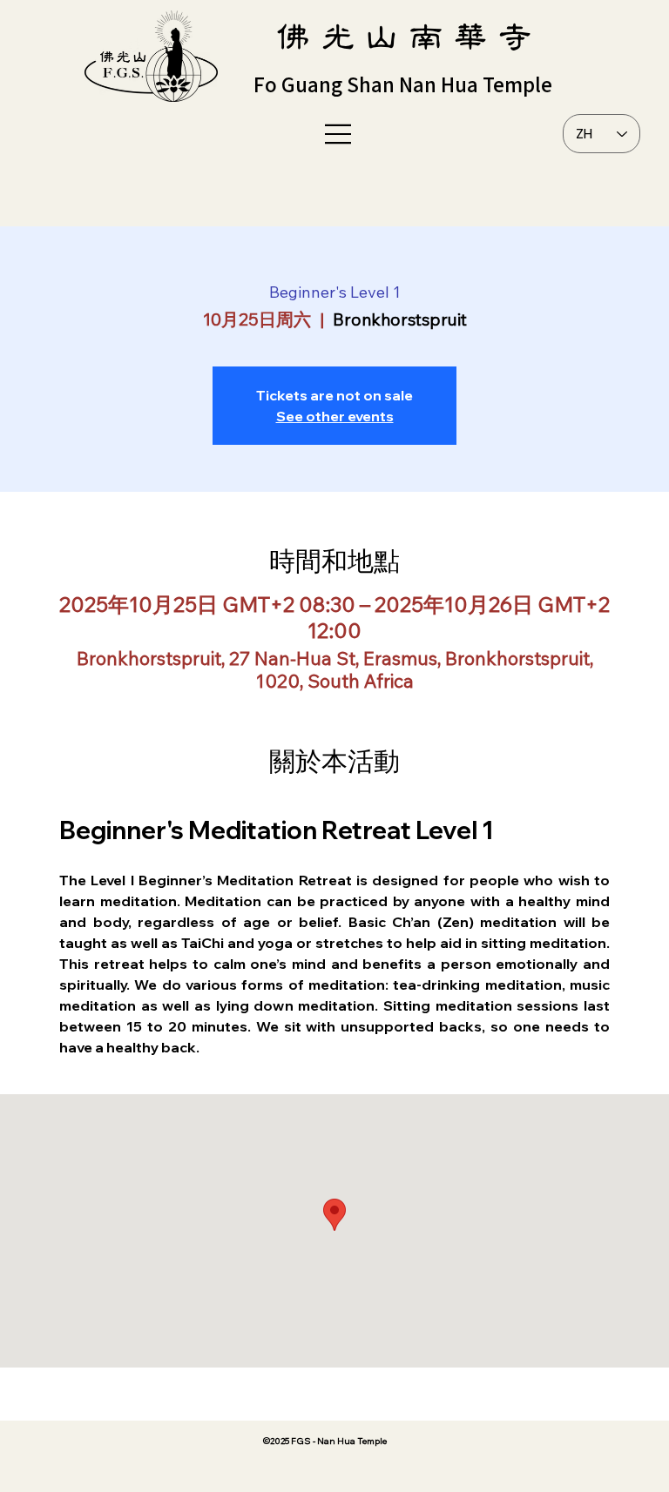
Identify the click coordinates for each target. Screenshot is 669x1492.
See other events (335, 416)
